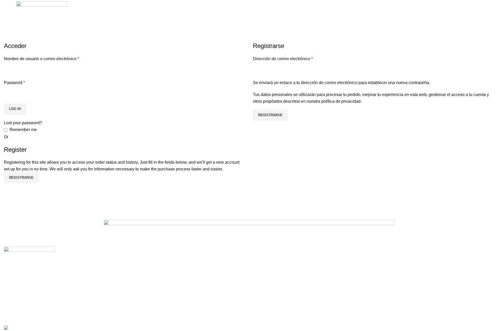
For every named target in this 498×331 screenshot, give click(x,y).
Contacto (261, 287)
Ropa (133, 258)
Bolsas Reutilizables (147, 267)
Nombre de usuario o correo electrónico (41, 59)
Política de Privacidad (397, 258)
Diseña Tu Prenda (269, 277)
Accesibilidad (389, 287)
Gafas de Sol (140, 277)
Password (14, 82)
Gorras (134, 287)
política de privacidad (341, 101)
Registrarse (270, 115)
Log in (15, 109)
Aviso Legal (388, 277)
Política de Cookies (395, 267)
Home (8, 38)
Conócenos (263, 267)
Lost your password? (23, 123)
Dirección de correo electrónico (283, 59)
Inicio (258, 258)
